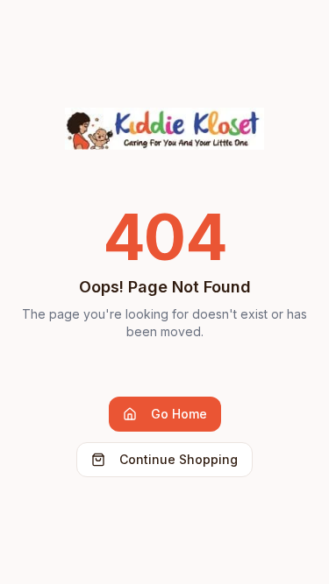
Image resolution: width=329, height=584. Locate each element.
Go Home (179, 413)
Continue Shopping (178, 459)
